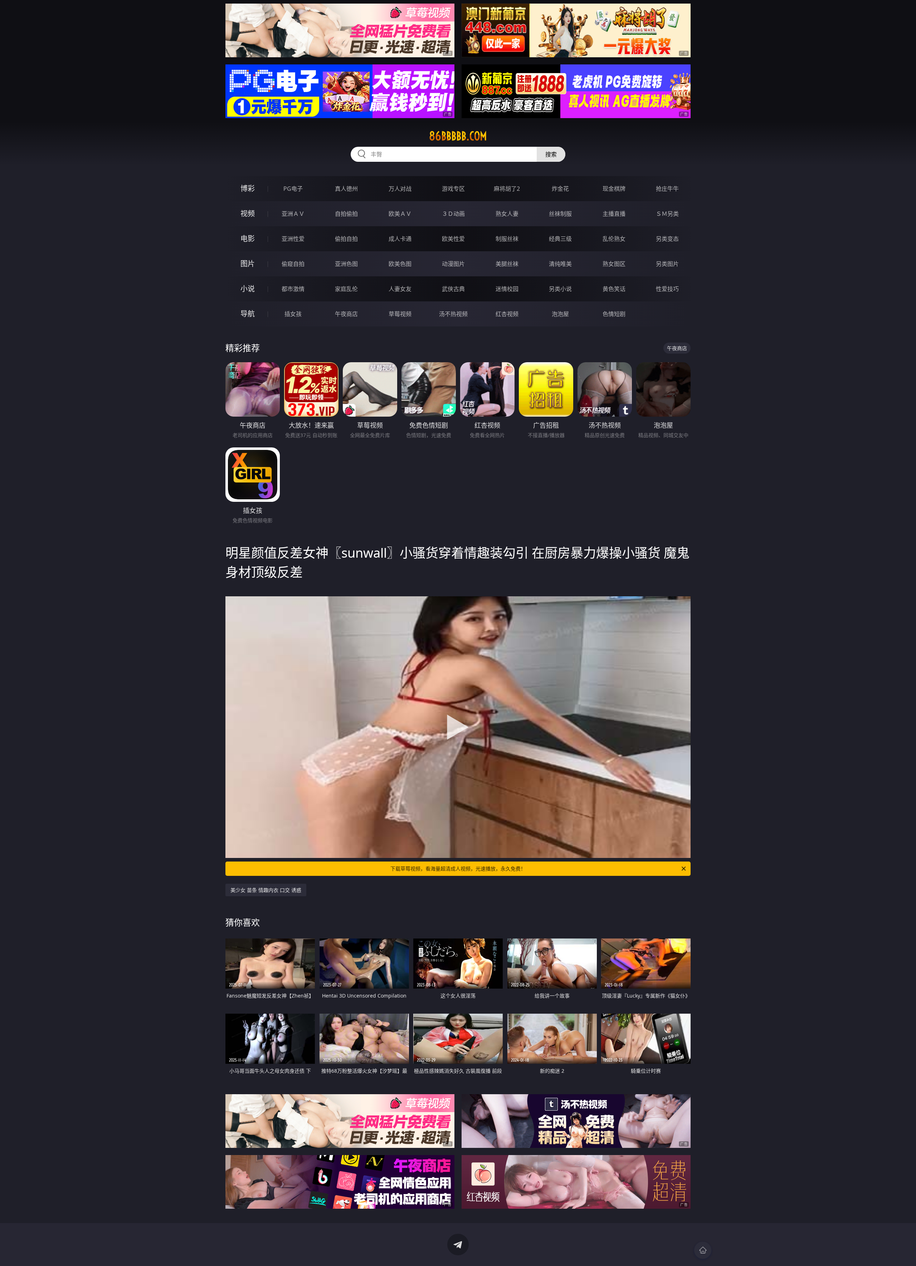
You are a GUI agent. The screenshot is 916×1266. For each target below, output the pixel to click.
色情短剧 (614, 314)
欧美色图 (400, 264)
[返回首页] (702, 1250)
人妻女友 (400, 289)
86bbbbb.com (458, 136)
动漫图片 (453, 264)
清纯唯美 (560, 264)
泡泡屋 (560, 314)
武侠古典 (453, 289)
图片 (247, 263)
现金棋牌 (614, 189)
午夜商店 (346, 314)
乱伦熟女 (614, 239)
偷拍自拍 (346, 239)
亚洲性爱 (293, 239)
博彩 (247, 188)
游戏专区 (453, 189)
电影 (247, 238)
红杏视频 (507, 314)
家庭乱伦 (346, 289)
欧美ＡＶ (400, 214)
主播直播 (614, 214)
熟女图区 (614, 264)
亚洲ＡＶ (293, 214)
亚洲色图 (346, 264)
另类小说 (560, 289)
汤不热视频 (453, 314)
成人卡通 (400, 239)
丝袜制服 (560, 214)
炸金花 (560, 189)
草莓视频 (400, 314)
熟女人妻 (507, 214)
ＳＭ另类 (667, 214)
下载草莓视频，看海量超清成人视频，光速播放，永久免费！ (458, 868)
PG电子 (293, 189)
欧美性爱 (453, 239)
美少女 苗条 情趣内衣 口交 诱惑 (265, 890)
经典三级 (560, 239)
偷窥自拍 (293, 264)
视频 (247, 213)
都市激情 (293, 289)
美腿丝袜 (507, 264)
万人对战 (400, 189)
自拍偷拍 (346, 214)
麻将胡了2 (507, 189)
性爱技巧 (667, 289)
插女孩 (293, 314)
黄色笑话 (614, 289)
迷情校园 (507, 289)
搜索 (551, 154)
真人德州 (346, 189)
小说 (247, 289)
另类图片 (667, 264)
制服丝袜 (507, 239)
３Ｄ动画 (453, 214)
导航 (247, 314)
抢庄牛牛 (667, 189)
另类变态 (667, 239)
